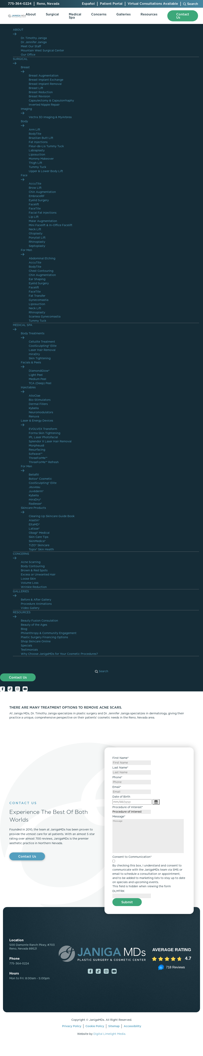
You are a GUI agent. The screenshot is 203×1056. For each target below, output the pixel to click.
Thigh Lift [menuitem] (35, 163)
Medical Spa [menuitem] (22, 325)
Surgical (52, 14)
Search (103, 671)
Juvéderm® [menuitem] (36, 491)
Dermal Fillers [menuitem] (38, 404)
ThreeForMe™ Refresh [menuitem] (44, 462)
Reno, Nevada (48, 3)
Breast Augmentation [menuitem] (43, 76)
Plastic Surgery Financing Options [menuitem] (44, 637)
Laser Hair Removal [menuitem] (42, 350)
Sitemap (114, 1026)
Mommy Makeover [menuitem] (41, 159)
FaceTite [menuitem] (35, 208)
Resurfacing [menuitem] (37, 450)
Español (88, 3)
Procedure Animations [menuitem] (36, 604)
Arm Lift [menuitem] (34, 130)
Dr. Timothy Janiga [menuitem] (34, 38)
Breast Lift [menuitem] (36, 88)
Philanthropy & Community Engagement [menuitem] (49, 633)
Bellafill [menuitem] (34, 475)
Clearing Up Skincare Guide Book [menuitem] (52, 516)
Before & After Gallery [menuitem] (36, 600)
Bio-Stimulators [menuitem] (40, 400)
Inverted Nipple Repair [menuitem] (44, 105)
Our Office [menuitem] (28, 55)
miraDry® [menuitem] (35, 499)
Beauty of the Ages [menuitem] (34, 625)
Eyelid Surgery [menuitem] (39, 200)
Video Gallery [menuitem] (30, 608)
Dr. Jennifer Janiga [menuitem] (34, 42)
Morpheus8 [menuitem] (36, 445)
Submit (127, 902)
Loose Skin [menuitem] (28, 579)
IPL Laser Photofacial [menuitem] (43, 437)
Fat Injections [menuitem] (38, 142)
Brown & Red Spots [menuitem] (34, 570)
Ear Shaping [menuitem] (37, 279)
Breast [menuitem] (25, 67)
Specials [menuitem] (26, 645)
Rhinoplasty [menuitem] (37, 242)
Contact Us (18, 677)
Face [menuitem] (24, 175)
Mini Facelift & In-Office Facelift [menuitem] (50, 225)
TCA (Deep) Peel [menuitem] (40, 383)
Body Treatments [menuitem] (32, 333)
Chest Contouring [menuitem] (41, 271)
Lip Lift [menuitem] (34, 217)
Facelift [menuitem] (34, 204)
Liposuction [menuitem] (37, 154)
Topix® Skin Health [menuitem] (41, 549)
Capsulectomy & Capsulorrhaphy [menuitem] (51, 100)
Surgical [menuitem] (20, 59)
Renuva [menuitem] (34, 416)
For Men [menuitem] (26, 250)
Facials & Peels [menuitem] (31, 362)
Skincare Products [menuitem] (33, 508)
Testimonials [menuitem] (29, 650)
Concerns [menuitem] (21, 554)
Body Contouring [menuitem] (33, 566)
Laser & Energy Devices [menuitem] (37, 421)
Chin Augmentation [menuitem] (42, 192)
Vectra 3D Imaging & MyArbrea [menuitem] (50, 117)
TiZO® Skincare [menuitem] (39, 545)
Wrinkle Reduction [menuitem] (34, 587)
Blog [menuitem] (24, 629)
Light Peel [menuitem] (36, 375)
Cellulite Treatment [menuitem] (42, 342)
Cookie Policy (94, 1026)
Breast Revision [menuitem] (39, 96)
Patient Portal (111, 3)
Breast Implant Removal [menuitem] (45, 84)
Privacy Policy (71, 1026)
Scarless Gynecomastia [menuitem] (44, 317)
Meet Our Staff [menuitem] (31, 46)
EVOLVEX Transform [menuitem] (43, 429)
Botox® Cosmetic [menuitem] (40, 479)
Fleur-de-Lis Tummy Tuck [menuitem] (46, 146)
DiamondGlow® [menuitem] (39, 371)
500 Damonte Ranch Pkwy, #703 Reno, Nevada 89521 (32, 947)
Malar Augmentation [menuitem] (43, 221)
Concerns (98, 14)
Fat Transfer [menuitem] (37, 296)
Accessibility (132, 1026)
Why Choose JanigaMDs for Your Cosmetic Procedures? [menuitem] (59, 654)
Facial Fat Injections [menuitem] (42, 213)
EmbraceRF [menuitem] (37, 196)
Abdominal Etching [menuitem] (42, 258)
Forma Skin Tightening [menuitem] (44, 433)
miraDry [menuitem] (34, 354)
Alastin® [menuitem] (34, 520)
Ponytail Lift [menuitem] (37, 238)
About (31, 14)
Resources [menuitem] (22, 612)
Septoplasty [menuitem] (37, 246)
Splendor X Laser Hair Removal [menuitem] (50, 441)
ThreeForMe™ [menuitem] (38, 458)
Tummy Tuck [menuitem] (37, 167)
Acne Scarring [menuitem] (30, 562)
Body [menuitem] (24, 121)
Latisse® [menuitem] (34, 529)
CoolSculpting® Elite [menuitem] (42, 346)
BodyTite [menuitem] (35, 134)
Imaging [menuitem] (26, 109)
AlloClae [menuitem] (34, 396)
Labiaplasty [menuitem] (37, 150)
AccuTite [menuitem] (35, 184)
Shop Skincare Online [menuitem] (36, 641)
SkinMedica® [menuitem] (37, 541)
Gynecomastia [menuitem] (38, 300)
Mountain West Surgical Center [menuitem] (42, 50)
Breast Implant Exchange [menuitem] (46, 80)
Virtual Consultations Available (153, 3)
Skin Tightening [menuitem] (40, 358)
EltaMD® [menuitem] (34, 524)
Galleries (123, 14)
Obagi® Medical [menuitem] (39, 533)
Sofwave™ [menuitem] (35, 454)
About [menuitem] (18, 30)
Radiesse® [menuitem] (35, 504)
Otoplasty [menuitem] (35, 233)
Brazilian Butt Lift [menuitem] (41, 138)
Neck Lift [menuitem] (35, 229)
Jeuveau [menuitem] (34, 487)
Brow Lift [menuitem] (35, 188)
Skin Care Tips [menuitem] (38, 537)
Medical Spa (75, 16)
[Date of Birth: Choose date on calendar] (156, 802)
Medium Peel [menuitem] (37, 379)
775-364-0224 (20, 3)
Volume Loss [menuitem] (29, 583)
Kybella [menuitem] (34, 408)
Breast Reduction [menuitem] (41, 92)
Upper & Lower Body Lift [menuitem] (46, 171)
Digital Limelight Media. (109, 1034)
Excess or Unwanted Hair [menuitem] (38, 574)
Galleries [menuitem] (21, 591)
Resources (149, 14)
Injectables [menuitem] (28, 387)
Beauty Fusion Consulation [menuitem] (39, 621)
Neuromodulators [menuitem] (41, 412)
